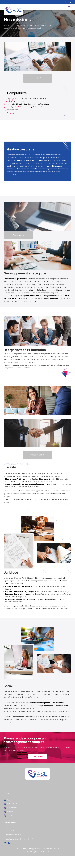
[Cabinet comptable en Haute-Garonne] (19, 568)
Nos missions (12, 808)
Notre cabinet (12, 804)
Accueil (9, 800)
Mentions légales (32, 852)
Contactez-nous (37, 756)
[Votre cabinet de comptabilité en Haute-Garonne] (37, 415)
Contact (10, 816)
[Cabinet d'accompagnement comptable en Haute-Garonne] (37, 231)
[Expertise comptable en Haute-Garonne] (37, 540)
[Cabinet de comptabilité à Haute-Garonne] (37, 447)
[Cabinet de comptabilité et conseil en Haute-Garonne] (37, 345)
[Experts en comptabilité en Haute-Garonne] (37, 70)
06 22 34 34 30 (11, 830)
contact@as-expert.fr (13, 835)
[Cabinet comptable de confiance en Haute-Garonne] (37, 270)
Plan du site (45, 852)
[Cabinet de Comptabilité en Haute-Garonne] (54, 562)
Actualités (10, 812)
